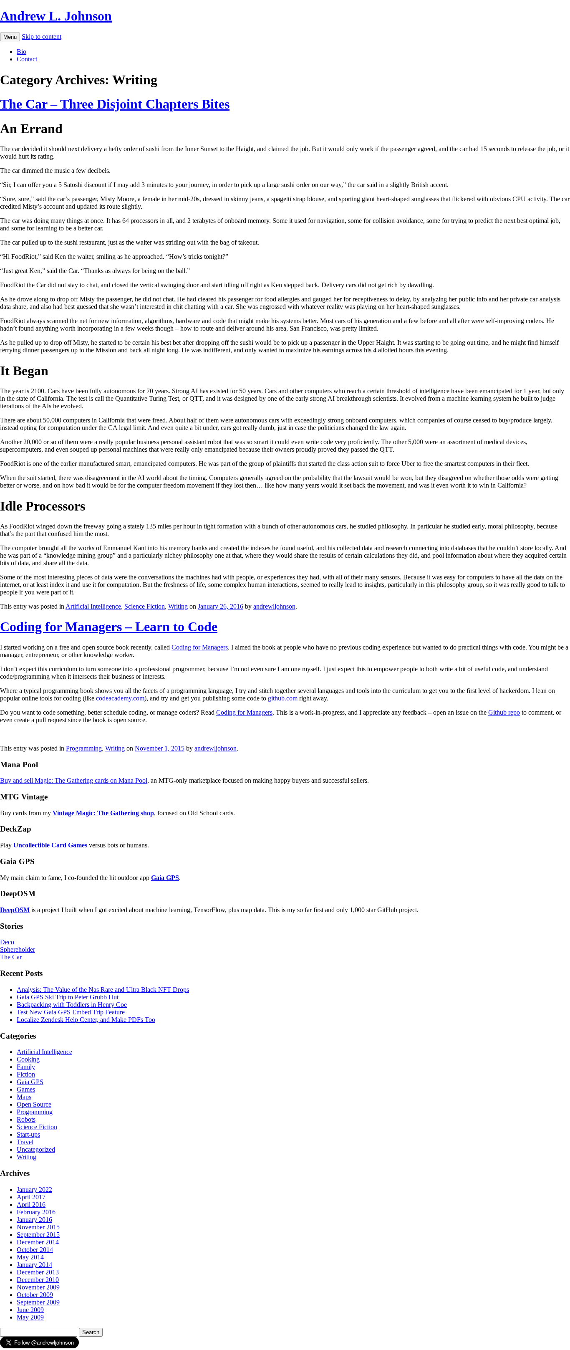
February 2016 (36, 1212)
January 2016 (34, 1219)
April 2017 (31, 1197)
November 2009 (38, 1287)
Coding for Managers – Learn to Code (108, 626)
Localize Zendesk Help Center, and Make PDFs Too (86, 1019)
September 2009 (38, 1302)
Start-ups (28, 1134)
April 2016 (31, 1204)
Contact (27, 59)
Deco (7, 942)
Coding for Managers (200, 647)
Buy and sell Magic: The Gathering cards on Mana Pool (73, 780)
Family (26, 1066)
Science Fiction (144, 606)
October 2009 (35, 1294)
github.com (283, 698)
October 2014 (35, 1249)
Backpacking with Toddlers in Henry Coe (72, 1004)
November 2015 (38, 1227)
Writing (178, 606)
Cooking (28, 1059)
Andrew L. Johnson (56, 15)
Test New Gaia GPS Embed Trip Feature (71, 1012)
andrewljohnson (274, 606)
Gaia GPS (30, 1081)
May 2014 (30, 1257)
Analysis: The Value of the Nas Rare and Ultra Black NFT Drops (103, 989)
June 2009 (30, 1309)
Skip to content (41, 36)
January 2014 (34, 1264)
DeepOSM (15, 909)
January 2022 (34, 1189)
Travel (25, 1141)
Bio (21, 51)
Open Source (34, 1104)
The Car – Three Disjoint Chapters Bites (115, 103)
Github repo (504, 712)
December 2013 (38, 1272)
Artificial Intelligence (93, 606)
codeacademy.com (120, 698)
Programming (84, 748)
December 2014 (38, 1242)
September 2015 (38, 1234)
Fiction (26, 1074)
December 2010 (38, 1279)
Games (26, 1089)
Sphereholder (17, 949)
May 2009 (30, 1317)
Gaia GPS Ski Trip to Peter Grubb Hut (68, 997)
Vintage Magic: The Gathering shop (103, 813)
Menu (10, 37)
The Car (11, 957)
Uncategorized (36, 1149)
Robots (26, 1119)
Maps (24, 1096)
